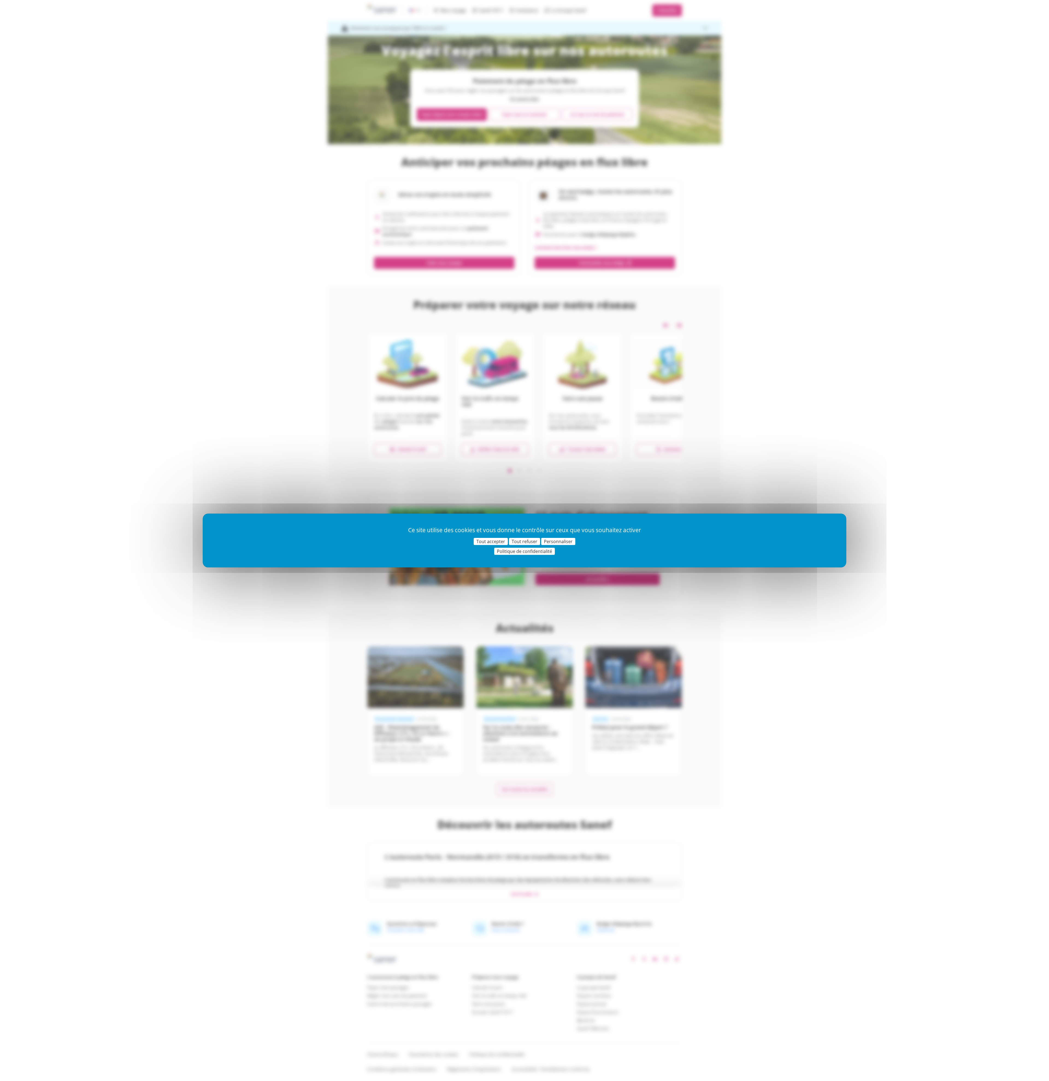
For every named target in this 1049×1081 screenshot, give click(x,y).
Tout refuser (524, 541)
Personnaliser (558, 541)
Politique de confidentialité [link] (524, 551)
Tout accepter (490, 541)
